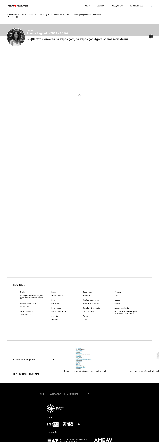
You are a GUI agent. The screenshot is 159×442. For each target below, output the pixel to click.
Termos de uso (136, 6)
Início (87, 6)
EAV (30, 315)
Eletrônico (54, 319)
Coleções (15, 15)
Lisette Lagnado (57, 295)
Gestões (100, 6)
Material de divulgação (91, 303)
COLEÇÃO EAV (117, 6)
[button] (150, 5)
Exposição (23, 315)
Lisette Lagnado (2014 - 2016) (32, 15)
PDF (116, 295)
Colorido (117, 303)
